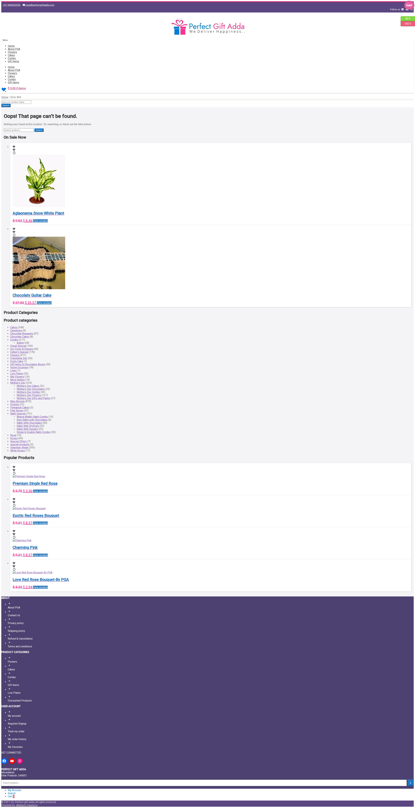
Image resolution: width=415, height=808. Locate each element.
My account (14, 715)
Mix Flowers (17, 376)
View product (40, 220)
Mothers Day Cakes (28, 385)
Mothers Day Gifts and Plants (33, 398)
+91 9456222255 (11, 5)
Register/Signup (17, 723)
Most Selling (17, 379)
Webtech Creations (26, 805)
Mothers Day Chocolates (31, 389)
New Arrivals (17, 401)
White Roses (17, 450)
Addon (20, 342)
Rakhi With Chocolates (29, 422)
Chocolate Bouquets (21, 333)
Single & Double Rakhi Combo (33, 432)
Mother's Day (17, 382)
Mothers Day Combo (28, 392)
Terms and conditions (20, 646)
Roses (14, 438)
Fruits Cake (16, 361)
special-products (20, 444)
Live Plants (16, 373)
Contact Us (14, 615)
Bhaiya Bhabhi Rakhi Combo (32, 416)
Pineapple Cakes (20, 407)
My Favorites (15, 747)
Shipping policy (16, 630)
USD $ (407, 23)
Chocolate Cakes (19, 336)
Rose (13, 435)
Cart (11, 796)
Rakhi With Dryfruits (28, 426)
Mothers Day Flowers (29, 395)
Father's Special (19, 352)
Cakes (11, 55)
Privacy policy (16, 623)
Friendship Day (18, 358)
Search (6, 105)
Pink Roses (16, 410)
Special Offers (18, 441)
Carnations (16, 330)
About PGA (14, 49)
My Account (14, 790)
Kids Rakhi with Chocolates (32, 419)
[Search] (411, 783)
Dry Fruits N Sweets (21, 349)
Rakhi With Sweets (27, 429)
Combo (12, 58)
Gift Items (13, 61)
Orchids (14, 404)
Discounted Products (20, 700)
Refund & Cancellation (20, 638)
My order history (17, 739)
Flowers (12, 52)
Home (11, 46)
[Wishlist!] (4, 89)
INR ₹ (405, 18)
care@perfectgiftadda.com (39, 5)
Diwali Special (18, 345)
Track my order (16, 731)
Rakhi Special (17, 413)
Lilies (13, 370)
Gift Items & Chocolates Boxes (27, 364)
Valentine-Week (19, 447)
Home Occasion (19, 367)
